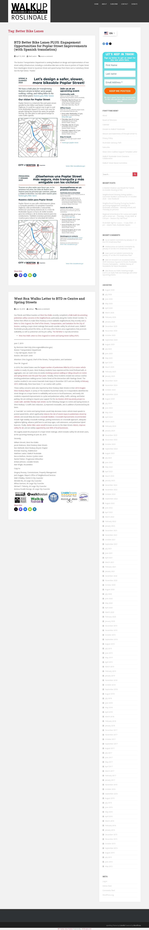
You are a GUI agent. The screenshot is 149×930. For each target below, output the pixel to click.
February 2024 (110, 426)
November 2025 (111, 331)
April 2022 (109, 512)
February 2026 (110, 317)
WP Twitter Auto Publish (65, 929)
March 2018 (109, 716)
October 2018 (110, 685)
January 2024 (110, 431)
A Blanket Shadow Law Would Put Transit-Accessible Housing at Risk (118, 189)
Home (96, 4)
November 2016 (111, 784)
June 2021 (109, 553)
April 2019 (109, 662)
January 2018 (110, 725)
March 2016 (109, 821)
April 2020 (109, 608)
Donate (134, 4)
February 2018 (110, 721)
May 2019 (109, 657)
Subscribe (114, 4)
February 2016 (110, 825)
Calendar (106, 124)
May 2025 (109, 358)
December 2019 (111, 626)
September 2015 (111, 848)
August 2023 (110, 453)
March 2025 (109, 367)
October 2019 (110, 635)
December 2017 (111, 730)
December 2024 (111, 381)
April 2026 (109, 308)
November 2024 (111, 385)
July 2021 (108, 549)
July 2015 (108, 857)
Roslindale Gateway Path (112, 143)
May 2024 (109, 412)
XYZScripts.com (86, 929)
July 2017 (108, 753)
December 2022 (111, 485)
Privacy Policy (108, 138)
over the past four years (37, 376)
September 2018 (111, 689)
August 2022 (110, 503)
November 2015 (111, 839)
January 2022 (110, 526)
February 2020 (110, 617)
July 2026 (108, 294)
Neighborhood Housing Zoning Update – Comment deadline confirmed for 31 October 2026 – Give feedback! (120, 196)
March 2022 (109, 517)
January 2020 (110, 621)
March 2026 (109, 313)
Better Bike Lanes (33, 425)
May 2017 (109, 762)
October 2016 (110, 789)
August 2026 (110, 290)
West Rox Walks (46, 315)
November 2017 (111, 735)
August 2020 (110, 589)
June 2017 (109, 757)
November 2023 (111, 440)
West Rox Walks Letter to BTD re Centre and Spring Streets (49, 300)
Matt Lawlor (33, 56)
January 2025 (110, 376)
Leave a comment (46, 56)
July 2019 (108, 648)
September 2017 (111, 744)
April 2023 (109, 471)
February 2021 (110, 567)
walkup (31, 309)
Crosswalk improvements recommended (70, 417)
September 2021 (111, 544)
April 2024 (109, 417)
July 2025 (108, 349)
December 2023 (111, 435)
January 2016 (110, 830)
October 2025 (110, 335)
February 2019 (110, 671)
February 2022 (110, 521)
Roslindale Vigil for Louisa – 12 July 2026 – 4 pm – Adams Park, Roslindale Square (119, 224)
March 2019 (109, 666)
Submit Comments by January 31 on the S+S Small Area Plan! (120, 241)
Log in (105, 881)
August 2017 (110, 748)
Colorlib (122, 925)
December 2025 (111, 326)
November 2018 (111, 680)
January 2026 (110, 322)
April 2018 (109, 712)
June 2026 (109, 299)
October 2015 (110, 843)
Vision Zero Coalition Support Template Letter (120, 152)
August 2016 (110, 798)
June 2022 (109, 508)
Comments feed (109, 890)
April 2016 (109, 816)
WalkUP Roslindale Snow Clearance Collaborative (116, 157)
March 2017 (109, 771)
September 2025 (111, 340)
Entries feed (107, 886)
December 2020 (111, 576)
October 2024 (110, 390)
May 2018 (109, 707)
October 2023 (110, 444)
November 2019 (111, 630)
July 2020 (108, 594)
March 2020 (109, 612)
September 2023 (111, 449)
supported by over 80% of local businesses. (52, 428)
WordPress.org (108, 895)
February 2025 (110, 372)
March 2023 (109, 476)
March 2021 (109, 562)
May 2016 (109, 812)
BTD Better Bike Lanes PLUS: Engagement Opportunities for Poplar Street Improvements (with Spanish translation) (50, 46)
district (75, 425)
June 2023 (109, 462)
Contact (124, 4)
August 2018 (110, 694)
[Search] (135, 174)
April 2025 (109, 362)
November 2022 (111, 490)
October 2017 (110, 739)
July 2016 (108, 803)
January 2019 (110, 676)
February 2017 (110, 775)
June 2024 (109, 408)
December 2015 (111, 834)
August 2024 (110, 399)
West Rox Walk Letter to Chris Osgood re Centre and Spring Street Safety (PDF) (49, 336)
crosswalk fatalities (47, 417)
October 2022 (110, 494)
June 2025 (109, 353)
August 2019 (110, 644)
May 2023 (109, 467)
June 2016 (109, 807)
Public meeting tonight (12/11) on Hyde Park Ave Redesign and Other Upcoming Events (120, 273)
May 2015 (109, 866)
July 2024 (108, 403)
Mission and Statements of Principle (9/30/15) (120, 134)
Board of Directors (110, 120)
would (43, 425)
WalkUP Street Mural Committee (115, 163)
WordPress (137, 925)
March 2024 (109, 421)
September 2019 (111, 639)
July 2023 (108, 458)
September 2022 (111, 499)
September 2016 (111, 794)
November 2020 (111, 580)
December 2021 (111, 530)
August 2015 (110, 853)
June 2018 (109, 703)
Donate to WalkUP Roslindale (114, 129)
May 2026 (109, 303)
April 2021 (109, 558)
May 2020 (109, 603)
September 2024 (111, 394)
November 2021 (111, 535)
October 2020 (110, 585)
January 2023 (110, 480)
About (104, 4)
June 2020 (109, 598)
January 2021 (110, 571)
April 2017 (109, 766)
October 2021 (110, 539)
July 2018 (108, 698)
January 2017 (110, 780)
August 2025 (110, 344)
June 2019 (109, 653)
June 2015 (109, 862)
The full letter (58, 332)
